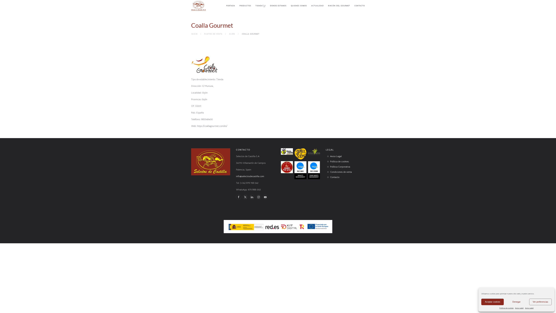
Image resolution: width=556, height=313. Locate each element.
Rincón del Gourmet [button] (339, 6)
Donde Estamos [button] (278, 6)
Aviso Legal (519, 308)
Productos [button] (245, 6)
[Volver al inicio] (198, 6)
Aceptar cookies (492, 302)
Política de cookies (506, 308)
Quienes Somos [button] (299, 6)
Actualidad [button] (317, 6)
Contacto (359, 6)
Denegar (516, 302)
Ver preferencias (540, 302)
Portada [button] (230, 6)
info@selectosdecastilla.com (250, 176)
